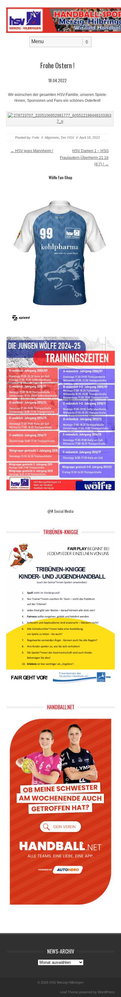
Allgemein (52, 137)
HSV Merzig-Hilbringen (66, 982)
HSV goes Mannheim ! (32, 151)
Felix (35, 137)
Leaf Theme (69, 992)
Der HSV (67, 137)
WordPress (106, 992)
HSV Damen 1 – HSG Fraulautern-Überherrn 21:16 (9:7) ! (84, 157)
